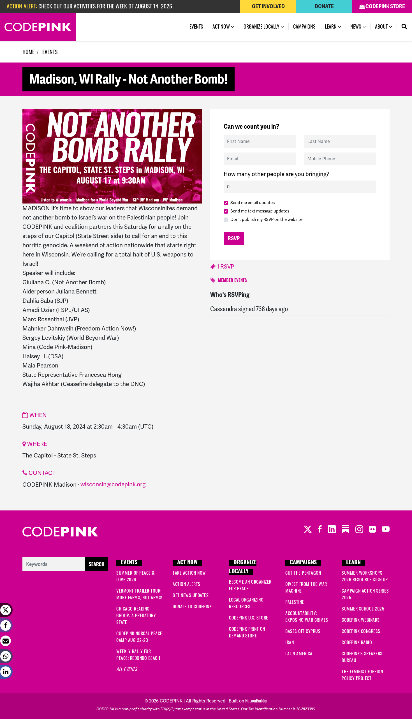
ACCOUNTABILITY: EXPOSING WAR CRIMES (306, 616)
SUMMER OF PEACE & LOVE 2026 (135, 576)
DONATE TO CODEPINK (192, 606)
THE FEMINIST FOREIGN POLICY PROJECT (362, 674)
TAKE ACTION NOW (189, 572)
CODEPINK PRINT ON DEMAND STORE (247, 632)
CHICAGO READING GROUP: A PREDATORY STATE (136, 615)
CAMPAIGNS (303, 563)
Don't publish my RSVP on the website (266, 219)
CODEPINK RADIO (357, 642)
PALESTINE (294, 601)
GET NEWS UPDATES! (191, 595)
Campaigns (304, 26)
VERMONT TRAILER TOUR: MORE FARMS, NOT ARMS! (139, 594)
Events (198, 26)
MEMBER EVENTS (232, 281)
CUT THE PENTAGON (303, 572)
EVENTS (49, 51)
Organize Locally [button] (262, 26)
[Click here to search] (65, 563)
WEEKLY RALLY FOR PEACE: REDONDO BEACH (138, 654)
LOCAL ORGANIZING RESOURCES (246, 603)
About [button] (382, 26)
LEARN (353, 563)
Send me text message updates (259, 211)
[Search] (404, 27)
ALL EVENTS (126, 669)
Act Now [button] (221, 26)
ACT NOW (187, 563)
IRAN (289, 642)
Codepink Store (385, 6)
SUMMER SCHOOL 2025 (363, 608)
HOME (28, 51)
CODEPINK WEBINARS (361, 619)
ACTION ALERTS (186, 584)
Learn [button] (331, 26)
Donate (324, 6)
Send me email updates (252, 202)
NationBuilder (256, 700)
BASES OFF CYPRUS (302, 631)
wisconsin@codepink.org (113, 484)
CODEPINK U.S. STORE (248, 617)
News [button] (356, 26)
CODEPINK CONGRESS (361, 631)
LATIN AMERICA (299, 653)
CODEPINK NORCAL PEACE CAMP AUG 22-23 (139, 636)
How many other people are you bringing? (276, 174)
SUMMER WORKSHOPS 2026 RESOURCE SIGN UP (365, 576)
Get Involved (268, 6)
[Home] (38, 27)
